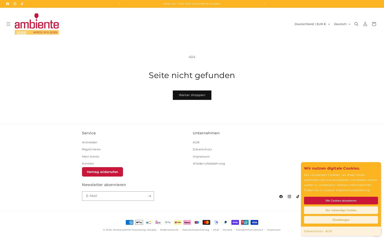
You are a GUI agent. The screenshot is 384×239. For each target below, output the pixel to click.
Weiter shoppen (192, 95)
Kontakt (88, 163)
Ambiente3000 (122, 229)
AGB (328, 231)
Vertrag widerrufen (102, 172)
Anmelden (89, 142)
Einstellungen (341, 219)
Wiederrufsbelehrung (209, 163)
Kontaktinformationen (249, 229)
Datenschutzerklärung (195, 229)
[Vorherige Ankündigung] (119, 4)
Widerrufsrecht (169, 229)
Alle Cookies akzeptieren (341, 200)
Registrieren (91, 149)
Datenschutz (313, 231)
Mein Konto (90, 156)
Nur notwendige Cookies (341, 210)
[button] (8, 24)
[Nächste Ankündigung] (264, 4)
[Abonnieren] (149, 196)
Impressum (201, 156)
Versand (227, 229)
